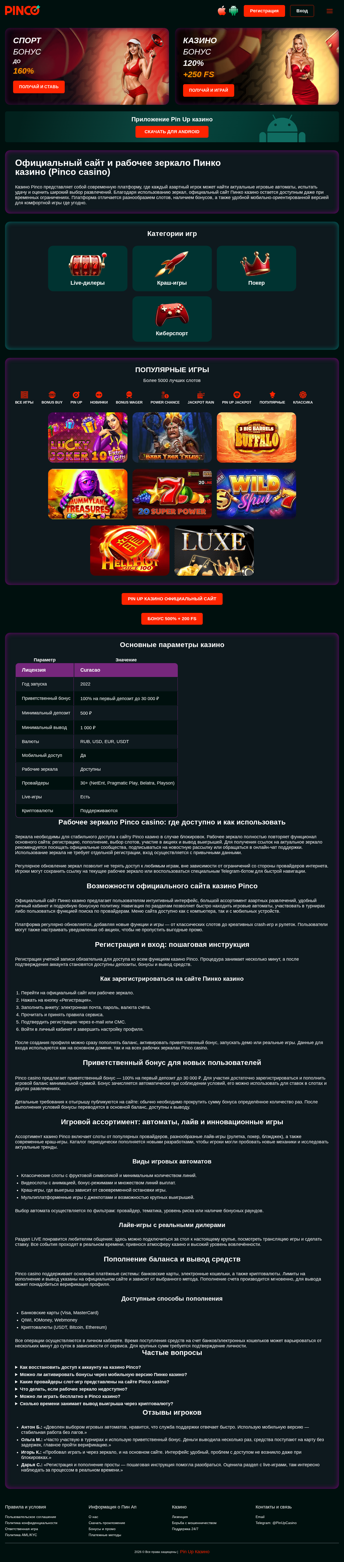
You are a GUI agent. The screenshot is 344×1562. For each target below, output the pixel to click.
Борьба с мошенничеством (194, 1523)
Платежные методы (105, 1535)
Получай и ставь (39, 87)
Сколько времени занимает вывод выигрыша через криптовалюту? (96, 1403)
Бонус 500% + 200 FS (172, 618)
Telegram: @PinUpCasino (276, 1523)
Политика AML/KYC (21, 1535)
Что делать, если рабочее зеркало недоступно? (73, 1389)
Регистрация (264, 10)
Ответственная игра (21, 1529)
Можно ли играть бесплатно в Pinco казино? (70, 1396)
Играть (87, 533)
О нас (93, 1517)
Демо (88, 549)
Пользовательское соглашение (30, 1517)
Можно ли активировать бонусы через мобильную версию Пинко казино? (103, 1374)
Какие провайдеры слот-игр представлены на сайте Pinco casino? (94, 1381)
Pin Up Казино (195, 1551)
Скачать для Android (172, 131)
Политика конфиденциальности (31, 1523)
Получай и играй (208, 90)
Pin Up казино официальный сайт (172, 598)
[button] (335, 1540)
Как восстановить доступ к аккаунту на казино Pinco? (80, 1367)
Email (260, 1517)
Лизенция (180, 1517)
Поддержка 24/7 (185, 1529)
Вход (302, 10)
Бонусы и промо (102, 1529)
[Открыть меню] (329, 11)
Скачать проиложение (107, 1523)
